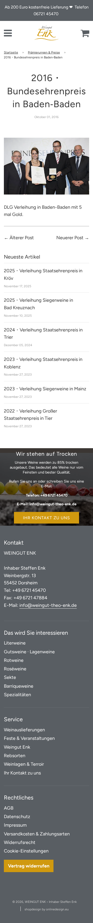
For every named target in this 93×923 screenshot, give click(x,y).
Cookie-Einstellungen (26, 851)
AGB (8, 808)
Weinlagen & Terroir (24, 764)
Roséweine (15, 669)
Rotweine (14, 660)
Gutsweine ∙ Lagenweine (29, 652)
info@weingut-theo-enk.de (48, 605)
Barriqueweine (18, 686)
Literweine (15, 643)
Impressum (15, 825)
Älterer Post (22, 238)
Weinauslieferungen (24, 730)
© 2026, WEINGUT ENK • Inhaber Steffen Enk (44, 902)
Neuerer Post (69, 238)
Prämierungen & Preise (44, 52)
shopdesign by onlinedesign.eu (47, 909)
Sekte (10, 677)
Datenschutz (17, 816)
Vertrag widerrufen (28, 866)
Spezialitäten (17, 694)
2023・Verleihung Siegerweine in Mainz (45, 389)
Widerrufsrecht (19, 842)
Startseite (11, 52)
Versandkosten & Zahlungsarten (37, 834)
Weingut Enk (17, 747)
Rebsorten (14, 755)
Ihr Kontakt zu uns (46, 517)
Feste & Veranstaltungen (29, 738)
